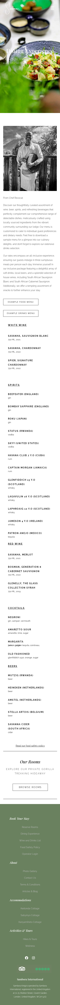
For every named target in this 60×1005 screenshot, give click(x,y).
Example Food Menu (21, 302)
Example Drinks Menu (21, 313)
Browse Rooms (30, 787)
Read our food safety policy (30, 745)
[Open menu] (52, 8)
